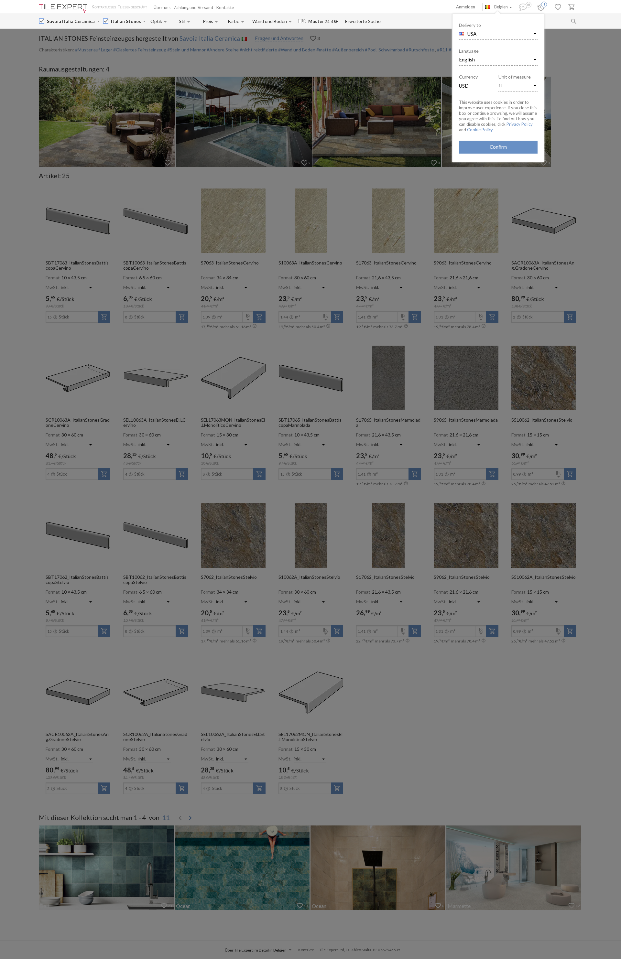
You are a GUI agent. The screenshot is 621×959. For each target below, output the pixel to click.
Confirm (498, 147)
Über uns (162, 7)
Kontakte (225, 7)
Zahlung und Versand (193, 7)
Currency (468, 77)
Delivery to (470, 25)
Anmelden (465, 6)
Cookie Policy (480, 129)
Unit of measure (514, 77)
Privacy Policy (520, 124)
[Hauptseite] (63, 8)
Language (469, 51)
